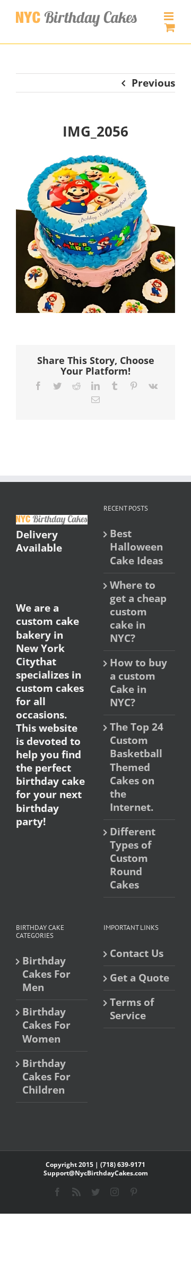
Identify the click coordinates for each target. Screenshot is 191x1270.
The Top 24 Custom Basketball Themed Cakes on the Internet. (136, 767)
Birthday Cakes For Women (46, 1025)
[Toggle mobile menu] (169, 16)
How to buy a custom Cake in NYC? (138, 682)
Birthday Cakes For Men (46, 974)
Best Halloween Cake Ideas (136, 547)
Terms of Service (132, 1009)
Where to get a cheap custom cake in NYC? (138, 612)
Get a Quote (139, 978)
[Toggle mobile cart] (169, 27)
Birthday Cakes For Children (46, 1077)
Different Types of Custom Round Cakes (132, 858)
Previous (153, 83)
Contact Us (136, 953)
